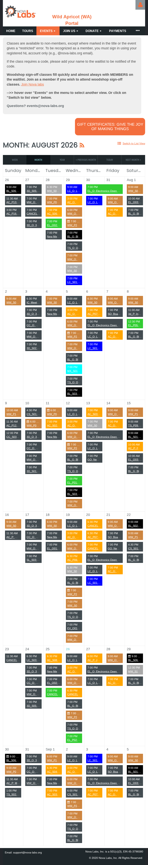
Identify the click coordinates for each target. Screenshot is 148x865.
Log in (140, 5)
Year (62, 159)
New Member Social (59, 236)
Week (15, 159)
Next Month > (133, 159)
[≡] (137, 30)
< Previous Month (86, 159)
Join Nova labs (32, 84)
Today (109, 159)
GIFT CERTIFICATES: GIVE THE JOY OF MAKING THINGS (110, 126)
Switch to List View (134, 143)
